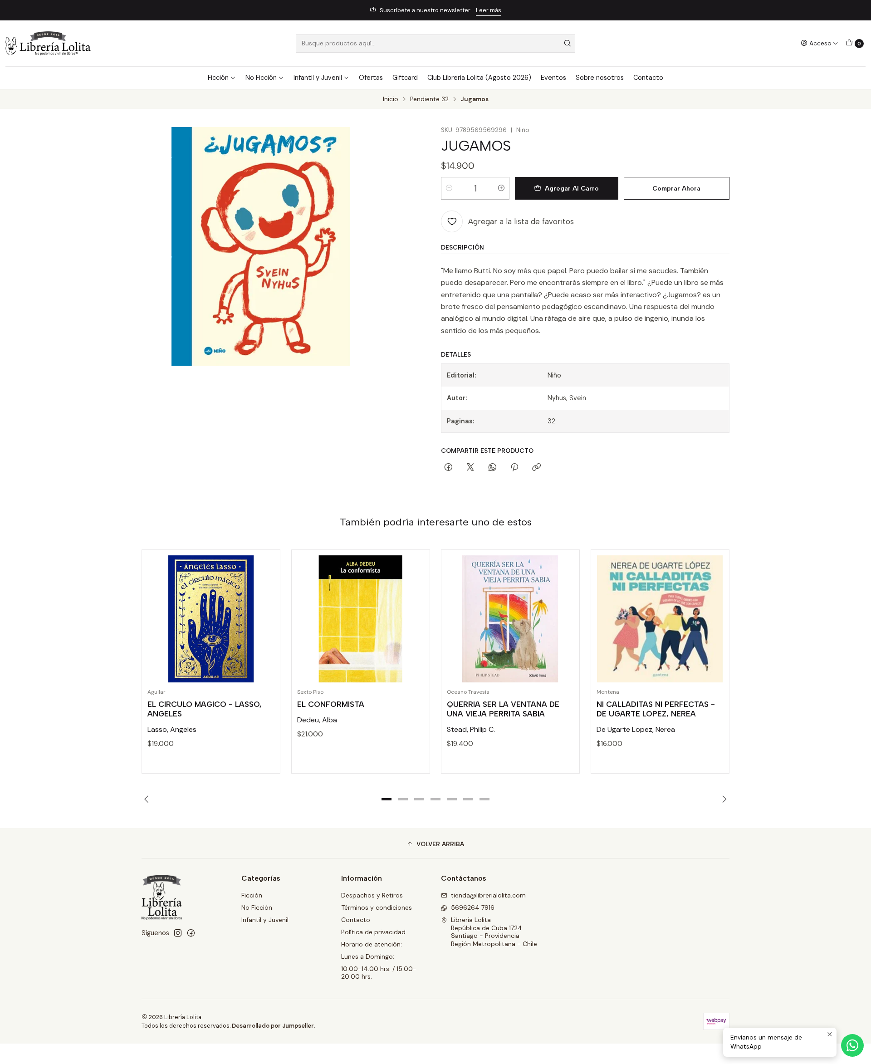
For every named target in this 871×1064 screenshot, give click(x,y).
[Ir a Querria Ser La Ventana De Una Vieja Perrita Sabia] (510, 618)
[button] (386, 799)
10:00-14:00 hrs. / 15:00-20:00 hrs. (378, 973)
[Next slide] (722, 799)
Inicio (390, 99)
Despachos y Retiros (372, 895)
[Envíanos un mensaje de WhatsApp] (852, 1045)
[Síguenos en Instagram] (177, 932)
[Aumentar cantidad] (501, 188)
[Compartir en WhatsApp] (492, 468)
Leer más (488, 10)
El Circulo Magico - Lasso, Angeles (204, 709)
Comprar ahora (676, 188)
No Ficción (261, 78)
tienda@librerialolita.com (488, 895)
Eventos (553, 78)
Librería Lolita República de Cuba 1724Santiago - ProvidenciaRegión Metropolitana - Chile (494, 932)
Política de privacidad (373, 932)
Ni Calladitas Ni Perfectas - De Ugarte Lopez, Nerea (656, 709)
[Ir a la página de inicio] (48, 43)
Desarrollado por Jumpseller (273, 1026)
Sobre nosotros (600, 78)
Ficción (218, 78)
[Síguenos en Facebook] (191, 932)
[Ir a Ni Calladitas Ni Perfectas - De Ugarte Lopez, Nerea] (660, 618)
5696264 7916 (472, 907)
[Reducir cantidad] (449, 188)
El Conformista (330, 704)
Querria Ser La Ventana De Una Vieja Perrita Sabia (503, 709)
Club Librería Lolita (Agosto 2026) (479, 78)
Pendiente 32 (429, 99)
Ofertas (371, 78)
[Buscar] (567, 43)
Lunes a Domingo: (367, 956)
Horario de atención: (371, 944)
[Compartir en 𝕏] (470, 468)
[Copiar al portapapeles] (536, 468)
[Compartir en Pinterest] (514, 468)
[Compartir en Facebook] (448, 468)
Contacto (648, 78)
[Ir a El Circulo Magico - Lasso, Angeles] (210, 618)
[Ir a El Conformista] (360, 618)
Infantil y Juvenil (318, 78)
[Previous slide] (148, 799)
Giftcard (405, 78)
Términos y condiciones (376, 907)
